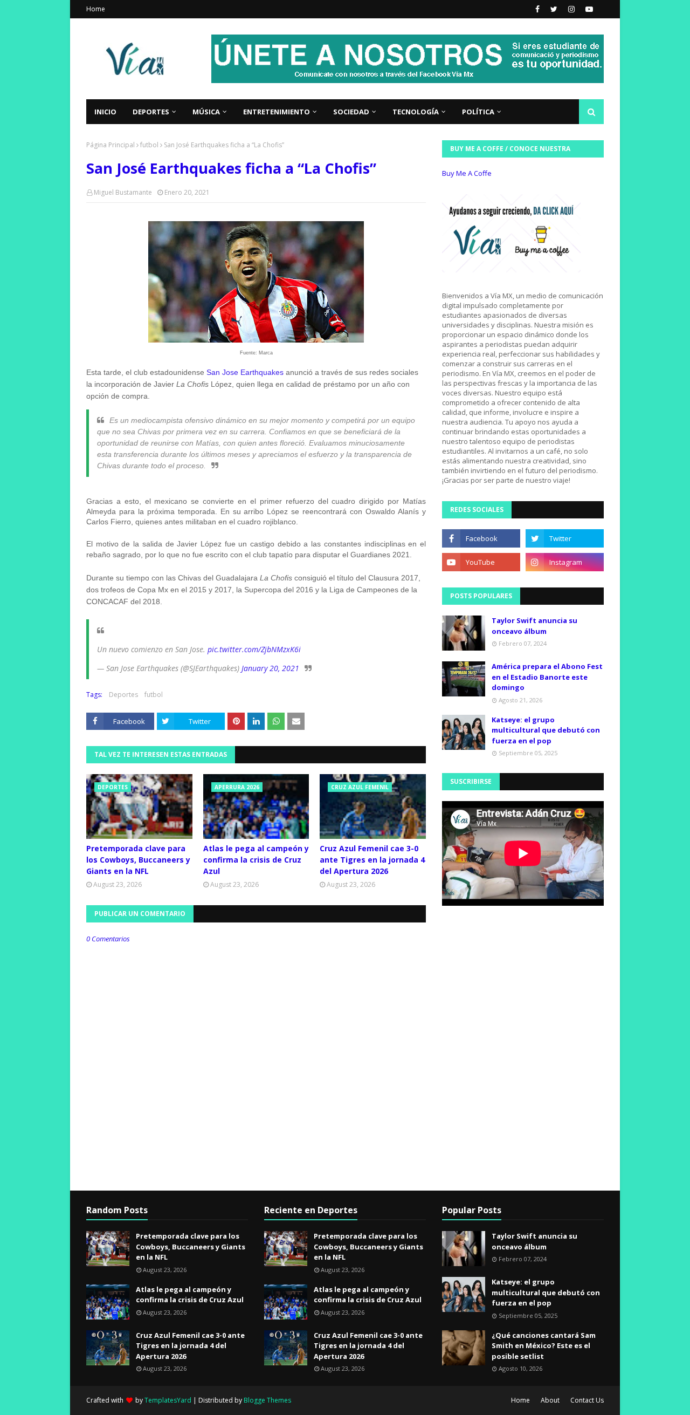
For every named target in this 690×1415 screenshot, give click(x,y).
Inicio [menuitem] (105, 112)
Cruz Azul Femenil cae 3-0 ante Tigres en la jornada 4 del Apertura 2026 (372, 859)
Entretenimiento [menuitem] (276, 112)
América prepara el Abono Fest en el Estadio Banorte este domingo (547, 676)
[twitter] (554, 9)
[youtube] (588, 9)
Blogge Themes (267, 1400)
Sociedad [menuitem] (351, 112)
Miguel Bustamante (123, 192)
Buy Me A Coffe (467, 173)
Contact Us (587, 1400)
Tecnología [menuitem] (415, 112)
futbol (149, 144)
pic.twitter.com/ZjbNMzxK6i (254, 649)
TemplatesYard (167, 1400)
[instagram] (571, 9)
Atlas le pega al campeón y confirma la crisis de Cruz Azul (256, 859)
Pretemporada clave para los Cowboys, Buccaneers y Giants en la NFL (138, 859)
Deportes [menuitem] (151, 112)
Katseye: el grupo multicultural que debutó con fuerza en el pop (546, 730)
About (550, 1400)
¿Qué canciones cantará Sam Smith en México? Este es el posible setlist (544, 1345)
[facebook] (537, 9)
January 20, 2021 (270, 668)
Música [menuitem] (206, 112)
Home (95, 8)
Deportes (123, 694)
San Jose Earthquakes (245, 372)
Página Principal (110, 144)
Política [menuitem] (478, 112)
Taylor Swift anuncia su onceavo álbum (534, 626)
